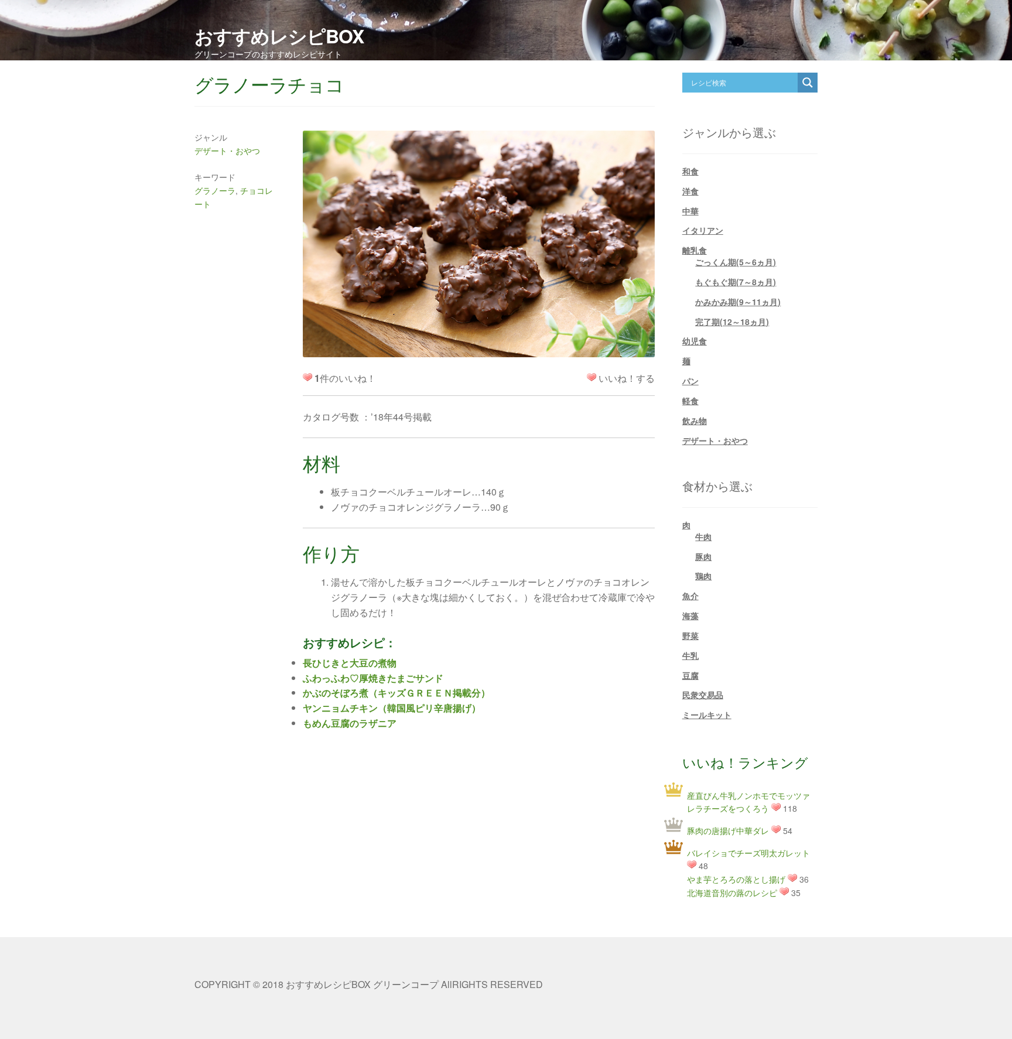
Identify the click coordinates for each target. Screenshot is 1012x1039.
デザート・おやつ (227, 150)
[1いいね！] (591, 377)
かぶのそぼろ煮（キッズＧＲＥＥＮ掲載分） (396, 692)
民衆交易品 (702, 694)
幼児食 (694, 341)
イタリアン (702, 230)
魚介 (690, 595)
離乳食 (694, 250)
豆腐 (690, 675)
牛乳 (690, 655)
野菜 (690, 635)
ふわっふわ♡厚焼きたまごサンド (373, 678)
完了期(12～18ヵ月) (732, 321)
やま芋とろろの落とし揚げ (736, 879)
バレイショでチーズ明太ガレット (748, 853)
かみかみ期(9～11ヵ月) (738, 301)
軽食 (690, 400)
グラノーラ (214, 190)
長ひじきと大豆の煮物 (349, 662)
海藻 (690, 615)
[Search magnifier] (808, 83)
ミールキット (706, 714)
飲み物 (694, 420)
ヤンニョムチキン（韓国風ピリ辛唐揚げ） (392, 708)
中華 (690, 211)
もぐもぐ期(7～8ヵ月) (735, 282)
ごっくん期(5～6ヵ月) (735, 262)
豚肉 (703, 556)
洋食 (690, 191)
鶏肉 (703, 576)
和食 (690, 171)
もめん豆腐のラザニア (349, 723)
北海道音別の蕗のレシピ (732, 892)
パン (690, 381)
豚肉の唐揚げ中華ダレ (728, 830)
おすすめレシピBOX (279, 35)
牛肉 (703, 536)
